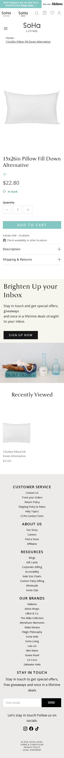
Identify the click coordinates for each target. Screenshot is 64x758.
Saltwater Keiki (32, 664)
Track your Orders (32, 497)
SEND (51, 702)
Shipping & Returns (17, 259)
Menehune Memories (32, 622)
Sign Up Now (21, 335)
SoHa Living (32, 641)
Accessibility (32, 571)
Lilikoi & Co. (32, 613)
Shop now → (28, 5)
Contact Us (32, 492)
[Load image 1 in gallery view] (32, 100)
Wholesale (32, 585)
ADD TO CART (32, 225)
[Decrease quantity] (7, 209)
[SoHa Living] (32, 26)
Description (11, 249)
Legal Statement (32, 750)
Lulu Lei (32, 646)
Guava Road (32, 655)
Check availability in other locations (27, 240)
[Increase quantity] (28, 209)
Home (10, 38)
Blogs (32, 557)
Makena (32, 604)
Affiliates (32, 543)
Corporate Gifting (32, 567)
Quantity (8, 202)
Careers (32, 534)
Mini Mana (32, 650)
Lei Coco (32, 659)
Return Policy (32, 502)
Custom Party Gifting (32, 581)
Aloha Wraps (32, 608)
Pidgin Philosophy (32, 632)
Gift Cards (32, 562)
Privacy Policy (32, 747)
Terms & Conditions (31, 744)
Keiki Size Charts (32, 576)
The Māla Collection (32, 618)
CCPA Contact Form (32, 516)
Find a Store (32, 539)
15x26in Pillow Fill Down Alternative (28, 41)
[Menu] (6, 28)
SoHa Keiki (32, 636)
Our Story (32, 530)
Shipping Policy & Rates (32, 506)
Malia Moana (32, 627)
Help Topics (32, 511)
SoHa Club (32, 590)
